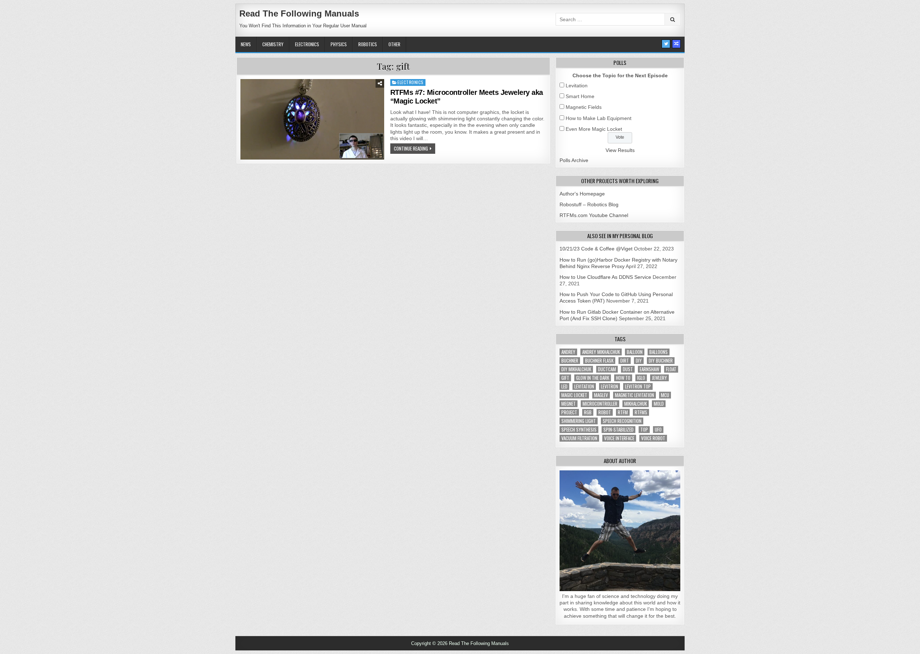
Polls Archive (574, 160)
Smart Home (580, 96)
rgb (588, 412)
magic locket (574, 395)
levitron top (638, 386)
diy (639, 360)
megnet (568, 403)
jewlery (659, 377)
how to (623, 377)
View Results (620, 150)
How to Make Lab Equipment (598, 118)
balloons (658, 352)
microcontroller (600, 403)
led (564, 386)
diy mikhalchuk (576, 369)
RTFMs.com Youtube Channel (594, 215)
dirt (624, 360)
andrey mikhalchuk (601, 352)
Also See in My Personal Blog (620, 236)
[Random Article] (676, 44)
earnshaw (649, 369)
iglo (641, 377)
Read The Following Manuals (299, 13)
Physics (339, 44)
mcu (665, 395)
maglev (601, 395)
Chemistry (273, 44)
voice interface (619, 438)
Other (394, 44)
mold (659, 403)
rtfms (641, 412)
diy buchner (661, 360)
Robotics (367, 44)
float (671, 369)
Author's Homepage (582, 194)
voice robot (653, 438)
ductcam (607, 369)
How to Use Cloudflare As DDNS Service (605, 277)
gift (565, 377)
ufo (658, 429)
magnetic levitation (634, 395)
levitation (584, 386)
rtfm (623, 412)
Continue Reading (411, 148)
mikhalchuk (635, 403)
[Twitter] (666, 44)
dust (628, 369)
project (569, 412)
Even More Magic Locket (594, 129)
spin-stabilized (618, 429)
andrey (568, 352)
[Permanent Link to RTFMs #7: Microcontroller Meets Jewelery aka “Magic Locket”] (312, 119)
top (644, 429)
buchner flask (599, 360)
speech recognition (622, 421)
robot (604, 412)
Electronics (307, 44)
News (246, 44)
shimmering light (578, 421)
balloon (635, 352)
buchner (569, 360)
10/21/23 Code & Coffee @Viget (596, 249)
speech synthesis (579, 429)
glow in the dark (592, 377)
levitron (609, 386)
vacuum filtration (579, 438)
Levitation (577, 85)
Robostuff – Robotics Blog (589, 204)
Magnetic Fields (584, 107)
